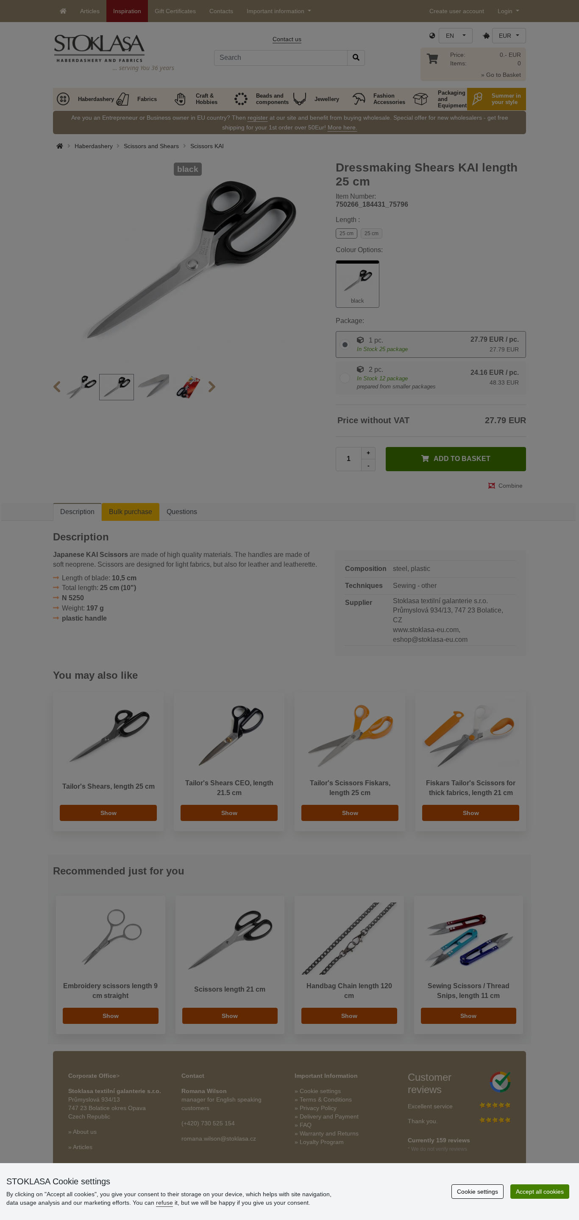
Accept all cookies (540, 1191)
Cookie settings (477, 1191)
